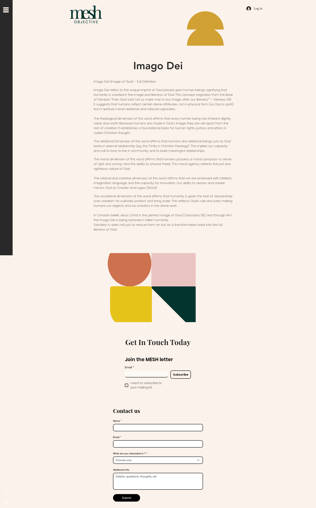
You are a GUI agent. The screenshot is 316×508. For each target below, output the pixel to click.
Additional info (121, 469)
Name (117, 420)
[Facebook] (6, 502)
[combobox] (158, 460)
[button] (6, 9)
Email (129, 367)
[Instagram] (6, 493)
